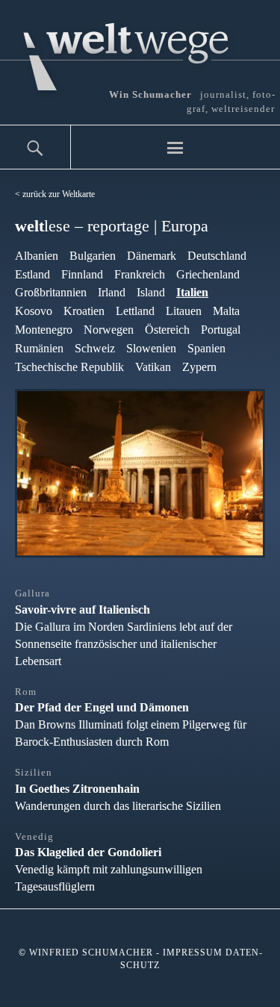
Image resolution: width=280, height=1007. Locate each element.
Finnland (82, 274)
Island (151, 292)
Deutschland (216, 255)
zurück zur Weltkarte (58, 194)
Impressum (193, 952)
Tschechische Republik (69, 367)
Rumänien (39, 348)
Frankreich (139, 274)
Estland (32, 274)
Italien (192, 292)
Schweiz (95, 348)
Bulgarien (92, 255)
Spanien (206, 348)
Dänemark (151, 255)
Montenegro (43, 329)
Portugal (220, 329)
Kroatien (84, 311)
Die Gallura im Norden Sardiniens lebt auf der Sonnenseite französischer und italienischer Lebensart (123, 627)
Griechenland (208, 274)
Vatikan (153, 367)
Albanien (36, 255)
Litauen (184, 311)
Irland (111, 292)
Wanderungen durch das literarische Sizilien (118, 789)
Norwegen (109, 329)
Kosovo (33, 311)
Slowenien (151, 348)
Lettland (135, 311)
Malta (226, 311)
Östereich (167, 329)
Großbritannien (51, 292)
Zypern (199, 367)
